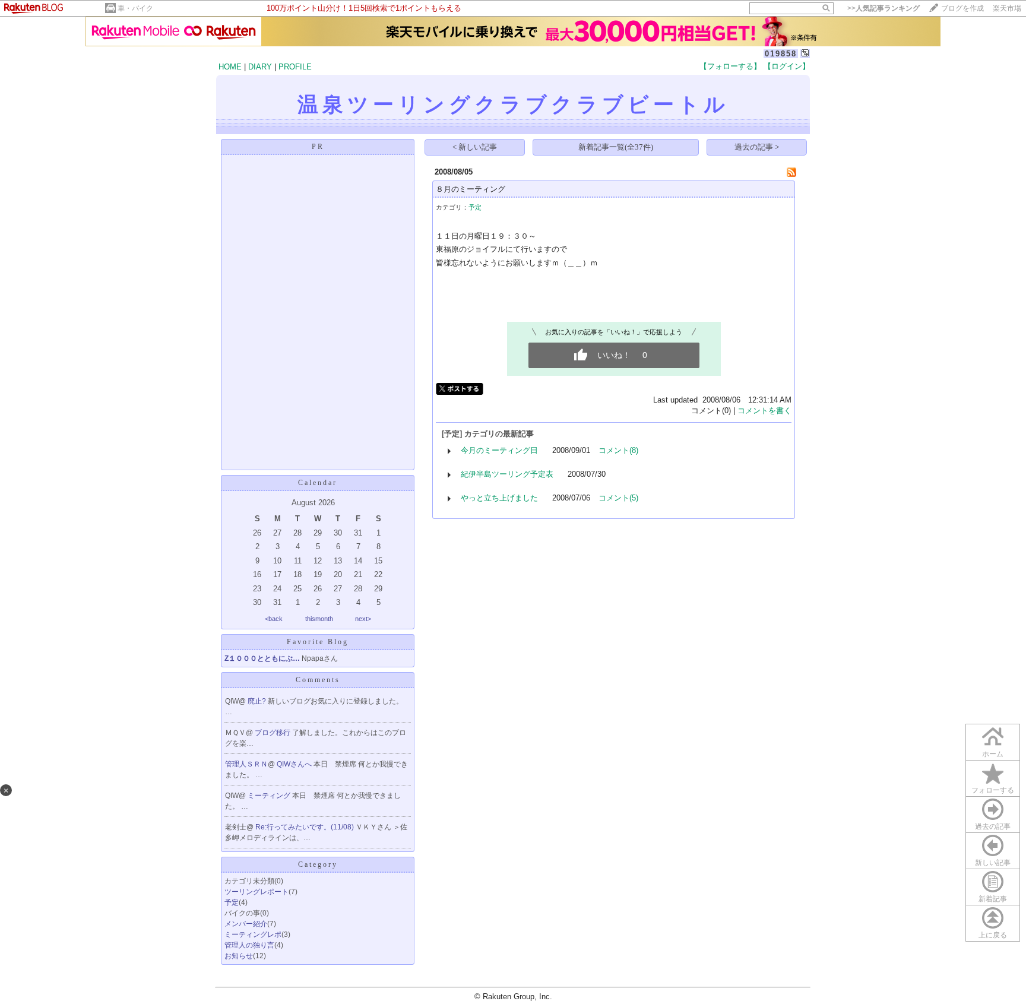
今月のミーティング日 (499, 450)
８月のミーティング (470, 189)
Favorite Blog (318, 642)
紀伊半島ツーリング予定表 (507, 474)
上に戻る (992, 935)
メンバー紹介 (245, 924)
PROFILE (295, 66)
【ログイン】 (787, 66)
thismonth (319, 618)
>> (883, 8)
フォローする (992, 790)
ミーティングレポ (252, 934)
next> (363, 618)
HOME (230, 66)
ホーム (992, 754)
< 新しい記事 (474, 146)
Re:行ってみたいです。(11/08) (305, 827)
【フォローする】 (730, 66)
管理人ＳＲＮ (246, 764)
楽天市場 (1007, 8)
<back (274, 618)
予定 (231, 902)
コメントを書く (764, 410)
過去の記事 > (756, 146)
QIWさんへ (295, 764)
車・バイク (135, 8)
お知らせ (238, 956)
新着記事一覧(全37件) (615, 146)
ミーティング (270, 795)
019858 (781, 53)
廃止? (258, 701)
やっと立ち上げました (499, 497)
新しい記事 (993, 863)
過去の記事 (993, 826)
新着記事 (992, 899)
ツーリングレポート (256, 892)
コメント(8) (618, 450)
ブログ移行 (273, 732)
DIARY (260, 66)
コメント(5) (618, 497)
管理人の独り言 (249, 945)
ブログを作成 (962, 8)
